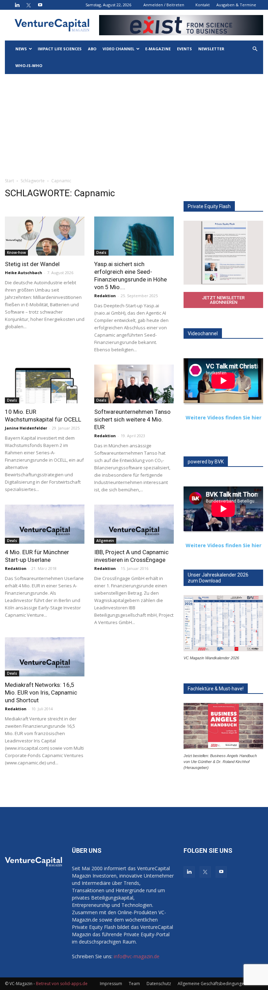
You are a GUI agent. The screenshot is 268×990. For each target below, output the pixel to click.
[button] (254, 49)
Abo (92, 48)
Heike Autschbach (23, 272)
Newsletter (211, 48)
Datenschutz (159, 984)
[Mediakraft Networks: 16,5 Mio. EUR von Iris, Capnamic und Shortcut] (44, 656)
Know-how (16, 252)
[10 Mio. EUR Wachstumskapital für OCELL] (44, 384)
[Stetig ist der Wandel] (44, 236)
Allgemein (105, 540)
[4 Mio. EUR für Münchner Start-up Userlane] (44, 524)
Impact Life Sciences (60, 48)
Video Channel (118, 48)
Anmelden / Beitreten (163, 4)
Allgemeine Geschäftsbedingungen (212, 984)
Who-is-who (28, 65)
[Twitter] (28, 5)
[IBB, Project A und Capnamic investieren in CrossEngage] (134, 524)
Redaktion (105, 295)
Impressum (111, 984)
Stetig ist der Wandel (32, 264)
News (21, 48)
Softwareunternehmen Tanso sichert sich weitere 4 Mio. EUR (132, 419)
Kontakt (202, 4)
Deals (101, 252)
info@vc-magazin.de (136, 956)
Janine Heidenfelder (26, 428)
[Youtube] (40, 5)
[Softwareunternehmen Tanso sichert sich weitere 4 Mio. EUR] (134, 384)
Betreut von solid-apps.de (62, 984)
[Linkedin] (17, 5)
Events (184, 48)
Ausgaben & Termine (236, 4)
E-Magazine (158, 48)
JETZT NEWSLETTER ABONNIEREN (223, 300)
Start (9, 181)
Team (134, 984)
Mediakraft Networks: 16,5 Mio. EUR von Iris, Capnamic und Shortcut (41, 692)
